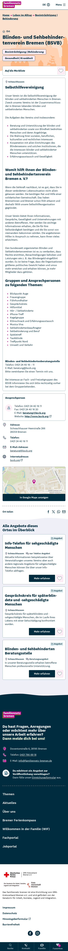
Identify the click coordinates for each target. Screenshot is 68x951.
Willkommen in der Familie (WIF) (26, 829)
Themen (8, 794)
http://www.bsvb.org (37, 416)
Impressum (9, 907)
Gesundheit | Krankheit (19, 58)
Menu (59, 4)
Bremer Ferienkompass (19, 820)
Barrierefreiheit (11, 924)
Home (6, 15)
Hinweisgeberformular (15, 919)
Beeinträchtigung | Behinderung (24, 52)
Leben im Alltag (22, 15)
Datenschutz (10, 913)
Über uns (9, 811)
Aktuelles (9, 803)
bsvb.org (15, 460)
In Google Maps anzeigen (34, 497)
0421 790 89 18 (28, 754)
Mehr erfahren (44, 578)
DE (44, 4)
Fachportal (10, 838)
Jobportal (10, 846)
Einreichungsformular (44, 777)
